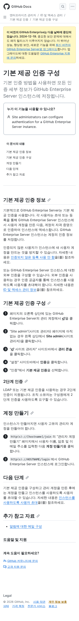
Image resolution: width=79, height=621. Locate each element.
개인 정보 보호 (58, 601)
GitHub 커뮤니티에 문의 (22, 561)
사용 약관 (39, 601)
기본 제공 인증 (19, 19)
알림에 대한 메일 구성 (26, 526)
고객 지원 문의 (16, 566)
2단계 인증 (13, 381)
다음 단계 (13, 477)
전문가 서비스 (36, 606)
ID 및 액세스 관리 (51, 15)
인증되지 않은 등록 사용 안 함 (33, 257)
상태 (6, 606)
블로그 (53, 606)
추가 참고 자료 (19, 516)
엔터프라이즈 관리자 (23, 15)
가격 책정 (18, 606)
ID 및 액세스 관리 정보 (19, 290)
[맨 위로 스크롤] (70, 612)
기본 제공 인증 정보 (24, 200)
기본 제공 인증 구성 (45, 19)
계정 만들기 (16, 413)
